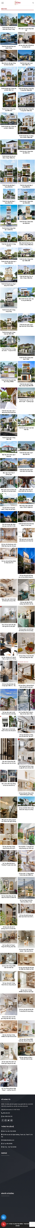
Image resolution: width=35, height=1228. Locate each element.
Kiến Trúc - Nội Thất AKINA (9, 1147)
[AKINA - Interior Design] (17, 3)
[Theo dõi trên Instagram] (5, 1120)
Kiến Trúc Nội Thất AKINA (9, 1131)
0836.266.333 (6, 1113)
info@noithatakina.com (8, 1140)
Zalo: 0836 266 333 (7, 1116)
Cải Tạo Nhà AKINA (7, 1143)
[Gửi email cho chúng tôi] (11, 1120)
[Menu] (2, 2)
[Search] (33, 2)
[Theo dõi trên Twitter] (8, 1120)
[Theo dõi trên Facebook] (2, 1120)
